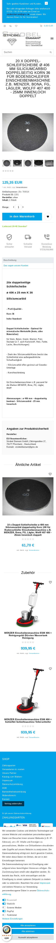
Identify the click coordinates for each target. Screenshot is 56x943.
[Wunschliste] (16, 26)
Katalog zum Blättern (12, 777)
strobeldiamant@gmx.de (18, 14)
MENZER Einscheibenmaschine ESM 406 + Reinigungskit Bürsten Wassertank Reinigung (28, 635)
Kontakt (6, 799)
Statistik (11, 904)
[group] (28, 604)
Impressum (7, 781)
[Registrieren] (10, 26)
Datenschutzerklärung (22, 813)
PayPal (10, 911)
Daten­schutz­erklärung (12, 784)
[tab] (28, 260)
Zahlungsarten (9, 766)
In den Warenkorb (22, 216)
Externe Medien (14, 908)
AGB (4, 788)
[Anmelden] (4, 26)
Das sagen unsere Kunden (16, 266)
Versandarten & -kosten (13, 769)
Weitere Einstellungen (12, 919)
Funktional (12, 915)
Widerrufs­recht (9, 795)
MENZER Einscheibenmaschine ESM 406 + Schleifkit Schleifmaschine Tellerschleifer (28, 720)
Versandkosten (21, 187)
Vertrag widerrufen (13, 803)
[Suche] (51, 52)
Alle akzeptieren (28, 925)
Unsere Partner (9, 773)
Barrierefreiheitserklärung (14, 792)
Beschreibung (10, 260)
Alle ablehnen (28, 931)
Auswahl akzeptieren (28, 937)
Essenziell (12, 900)
